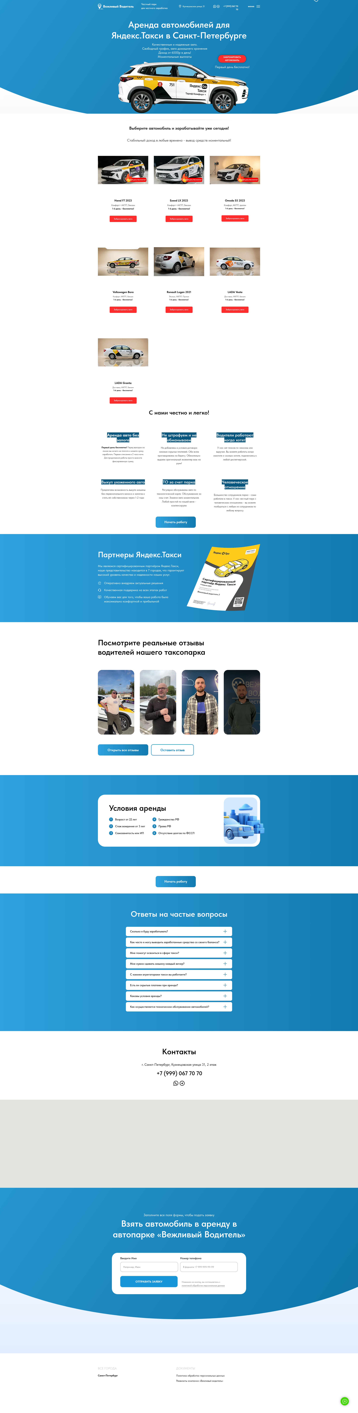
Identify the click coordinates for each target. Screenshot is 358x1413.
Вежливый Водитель (118, 6)
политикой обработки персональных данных (203, 1285)
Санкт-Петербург (108, 1375)
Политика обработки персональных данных (200, 1375)
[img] (175, 1083)
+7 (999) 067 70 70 (179, 1073)
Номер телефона (190, 1258)
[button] (232, 59)
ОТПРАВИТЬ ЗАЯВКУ (149, 1281)
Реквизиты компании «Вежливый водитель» (199, 1380)
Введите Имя (128, 1258)
